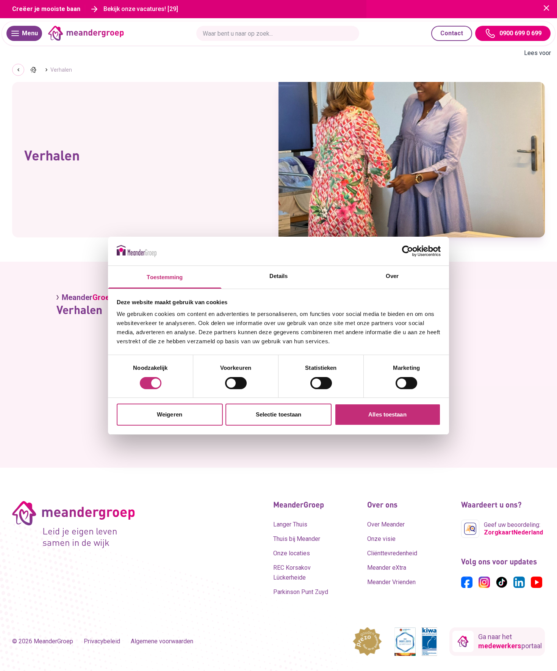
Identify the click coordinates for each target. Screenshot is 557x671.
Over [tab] (392, 276)
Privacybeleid (102, 641)
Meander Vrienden (391, 582)
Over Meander (386, 524)
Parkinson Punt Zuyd (300, 592)
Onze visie (381, 538)
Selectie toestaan (279, 414)
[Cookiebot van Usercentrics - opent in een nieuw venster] (407, 251)
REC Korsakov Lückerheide (292, 572)
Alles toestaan (387, 414)
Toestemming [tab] (165, 277)
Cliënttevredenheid (392, 553)
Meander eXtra (386, 567)
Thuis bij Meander (296, 538)
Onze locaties (291, 553)
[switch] (236, 383)
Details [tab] (278, 276)
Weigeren (169, 414)
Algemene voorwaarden (162, 641)
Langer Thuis (290, 524)
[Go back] (18, 70)
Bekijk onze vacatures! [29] (140, 9)
